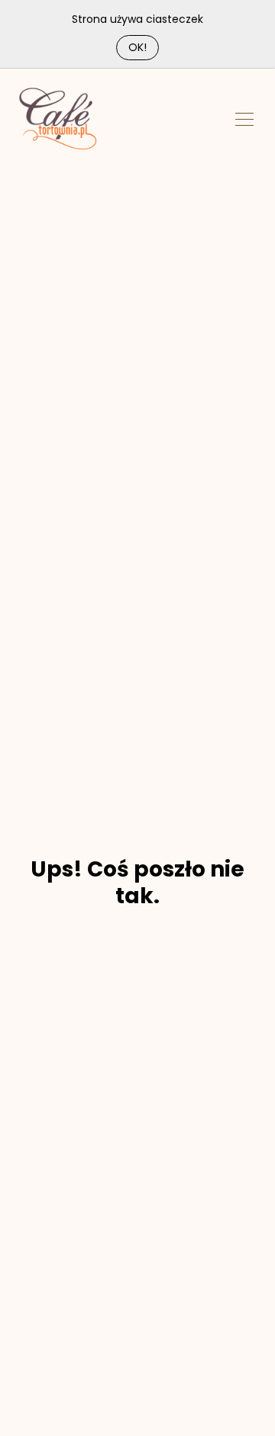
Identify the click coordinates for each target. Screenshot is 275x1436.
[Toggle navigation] (244, 118)
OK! (137, 47)
